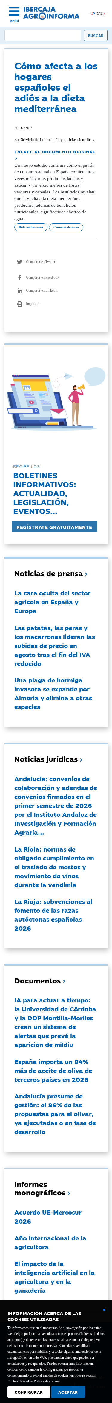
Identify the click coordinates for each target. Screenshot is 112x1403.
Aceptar (68, 1392)
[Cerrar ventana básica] (104, 1310)
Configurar (29, 1392)
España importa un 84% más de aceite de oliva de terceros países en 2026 (53, 1070)
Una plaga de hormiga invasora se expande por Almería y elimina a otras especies (53, 693)
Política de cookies (47, 1381)
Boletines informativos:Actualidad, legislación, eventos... (44, 492)
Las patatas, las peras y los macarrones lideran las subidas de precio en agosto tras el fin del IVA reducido (54, 645)
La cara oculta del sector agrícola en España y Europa (52, 601)
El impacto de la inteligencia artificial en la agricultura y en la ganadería (54, 1277)
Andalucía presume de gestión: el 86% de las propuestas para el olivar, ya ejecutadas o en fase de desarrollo (55, 1113)
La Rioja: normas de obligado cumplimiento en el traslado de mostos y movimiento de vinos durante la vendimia (54, 866)
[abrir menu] (14, 11)
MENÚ (14, 21)
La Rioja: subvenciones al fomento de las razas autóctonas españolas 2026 (53, 914)
